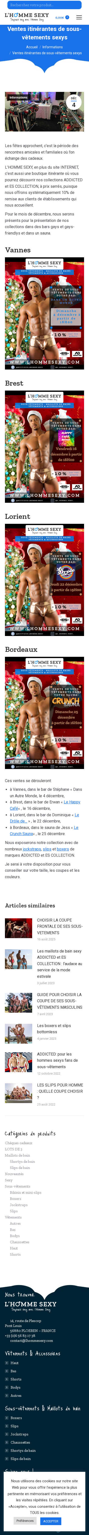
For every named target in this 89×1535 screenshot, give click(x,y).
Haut (14, 1248)
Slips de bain (20, 1167)
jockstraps (32, 849)
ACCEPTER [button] (50, 1521)
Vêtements (13, 1217)
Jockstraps (19, 1205)
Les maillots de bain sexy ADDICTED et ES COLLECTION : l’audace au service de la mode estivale (59, 964)
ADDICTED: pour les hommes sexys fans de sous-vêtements (57, 1060)
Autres (15, 1223)
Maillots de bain (17, 1155)
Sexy (9, 1180)
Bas (13, 1229)
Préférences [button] (25, 1521)
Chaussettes (19, 1242)
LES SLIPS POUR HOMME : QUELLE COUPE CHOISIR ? (60, 1091)
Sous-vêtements (17, 1186)
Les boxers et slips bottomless (54, 1028)
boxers (63, 849)
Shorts (15, 1254)
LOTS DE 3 (13, 1149)
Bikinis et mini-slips (26, 1192)
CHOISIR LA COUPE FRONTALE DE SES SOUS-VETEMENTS (60, 926)
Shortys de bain (22, 1161)
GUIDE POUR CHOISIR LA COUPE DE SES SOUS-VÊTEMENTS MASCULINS (59, 1001)
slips (47, 849)
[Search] (77, 5)
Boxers (15, 1198)
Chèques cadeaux (18, 1143)
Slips (14, 1211)
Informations (18, 97)
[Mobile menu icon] (79, 17)
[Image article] (18, 928)
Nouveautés (14, 1174)
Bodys (15, 1236)
